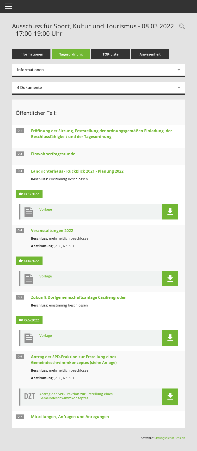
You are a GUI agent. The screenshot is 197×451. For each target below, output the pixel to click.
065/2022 (31, 320)
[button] (170, 211)
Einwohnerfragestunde (53, 154)
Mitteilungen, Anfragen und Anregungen (70, 416)
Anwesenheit (150, 54)
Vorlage (45, 209)
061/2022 (31, 194)
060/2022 (31, 260)
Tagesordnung (71, 54)
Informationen (31, 54)
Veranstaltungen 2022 (52, 230)
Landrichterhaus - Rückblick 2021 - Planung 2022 (77, 171)
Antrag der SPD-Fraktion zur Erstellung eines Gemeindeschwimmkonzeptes (76, 396)
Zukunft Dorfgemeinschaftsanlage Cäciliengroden (79, 297)
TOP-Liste (110, 54)
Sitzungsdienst (169, 438)
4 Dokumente (29, 87)
